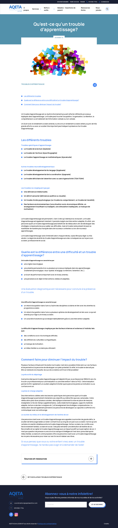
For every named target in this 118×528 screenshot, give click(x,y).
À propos (26, 9)
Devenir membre (63, 2)
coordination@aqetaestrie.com (23, 503)
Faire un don (74, 2)
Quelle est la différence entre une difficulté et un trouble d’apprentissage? (51, 100)
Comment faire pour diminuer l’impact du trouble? (42, 104)
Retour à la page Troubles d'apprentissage (45, 477)
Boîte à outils (46, 9)
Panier (82, 2)
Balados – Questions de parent (66, 9)
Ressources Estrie (85, 9)
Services (35, 9)
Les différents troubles (32, 96)
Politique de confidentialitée (47, 524)
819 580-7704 (93, 2)
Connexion (105, 2)
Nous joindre (98, 9)
